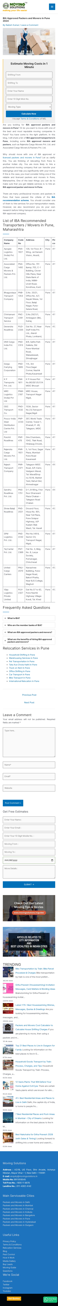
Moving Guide (9, 1267)
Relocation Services (12, 1248)
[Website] (29, 788)
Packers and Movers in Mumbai (18, 1205)
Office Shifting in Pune (19, 671)
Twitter (6, 1284)
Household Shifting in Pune (22, 655)
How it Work (8, 1257)
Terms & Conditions (12, 1244)
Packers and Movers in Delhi (16, 1202)
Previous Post (29, 695)
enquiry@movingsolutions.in (23, 1176)
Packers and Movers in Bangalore (19, 1215)
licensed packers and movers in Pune (21, 157)
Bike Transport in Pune (19, 678)
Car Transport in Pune (19, 674)
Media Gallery (9, 1261)
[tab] (29, 618)
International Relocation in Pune (24, 681)
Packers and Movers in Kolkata (17, 1212)
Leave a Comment (29, 25)
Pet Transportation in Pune (21, 661)
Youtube (7, 1291)
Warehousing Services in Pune (23, 658)
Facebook (7, 1281)
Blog (5, 1251)
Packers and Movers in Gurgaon (18, 1225)
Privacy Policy (9, 1241)
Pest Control (9, 1254)
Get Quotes (14, 1298)
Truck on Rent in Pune (19, 668)
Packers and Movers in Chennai (18, 1209)
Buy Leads (8, 1264)
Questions (8, 1271)
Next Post (29, 702)
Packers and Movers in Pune (16, 1218)
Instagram (8, 1288)
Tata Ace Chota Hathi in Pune (23, 664)
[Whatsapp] (50, 1300)
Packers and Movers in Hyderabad (19, 1222)
